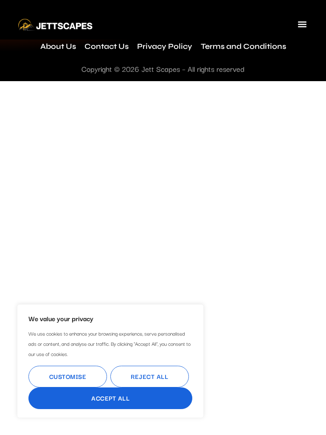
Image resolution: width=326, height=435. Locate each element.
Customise (68, 376)
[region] (110, 361)
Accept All (110, 398)
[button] (302, 24)
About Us (58, 46)
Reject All (149, 376)
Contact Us (106, 46)
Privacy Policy (164, 46)
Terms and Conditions (243, 46)
